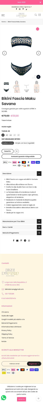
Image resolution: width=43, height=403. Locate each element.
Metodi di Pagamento (9, 323)
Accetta (21, 399)
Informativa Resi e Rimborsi (11, 327)
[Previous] (4, 53)
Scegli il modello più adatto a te (13, 319)
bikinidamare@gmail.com (14, 289)
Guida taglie (6, 127)
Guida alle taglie (7, 316)
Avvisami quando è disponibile (23, 156)
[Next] (38, 53)
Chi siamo (5, 312)
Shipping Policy (7, 334)
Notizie (4, 341)
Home (4, 22)
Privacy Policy (6, 330)
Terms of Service (8, 338)
